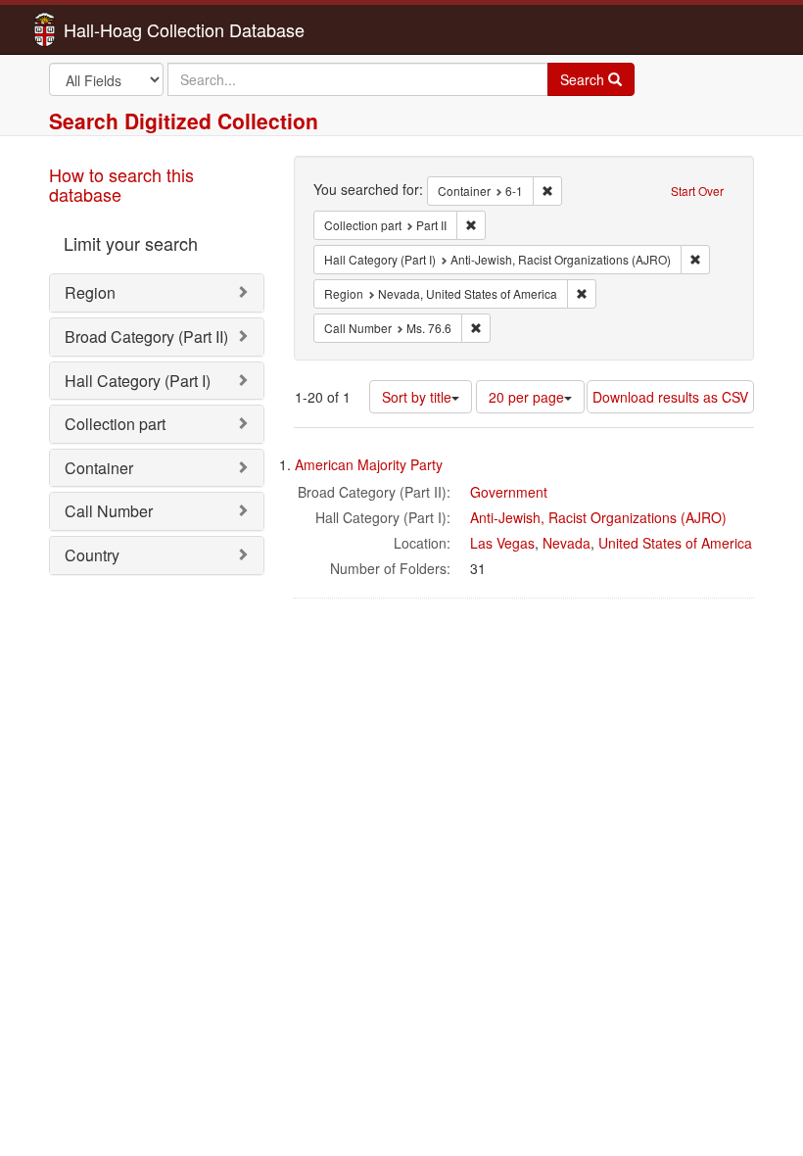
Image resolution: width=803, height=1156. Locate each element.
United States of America (675, 543)
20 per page (526, 397)
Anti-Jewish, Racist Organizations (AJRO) (598, 517)
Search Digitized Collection (183, 120)
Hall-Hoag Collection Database (122, 29)
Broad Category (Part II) (146, 336)
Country (92, 555)
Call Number (109, 511)
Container (99, 468)
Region (90, 292)
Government (508, 492)
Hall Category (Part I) (138, 380)
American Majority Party (369, 464)
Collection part (115, 423)
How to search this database (121, 184)
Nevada (566, 543)
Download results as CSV (670, 397)
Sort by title (416, 397)
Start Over (697, 190)
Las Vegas (502, 543)
